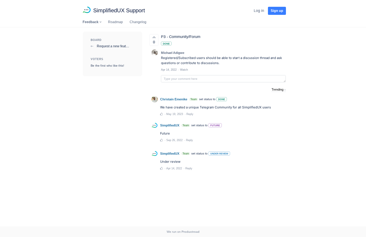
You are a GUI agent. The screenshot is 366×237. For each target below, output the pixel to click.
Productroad (191, 231)
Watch (184, 69)
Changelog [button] (138, 22)
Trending (277, 89)
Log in (259, 10)
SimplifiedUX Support (119, 10)
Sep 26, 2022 (174, 140)
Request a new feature (113, 46)
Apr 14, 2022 (174, 168)
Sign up (277, 11)
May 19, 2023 (174, 114)
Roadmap (115, 22)
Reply (189, 114)
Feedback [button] (91, 22)
